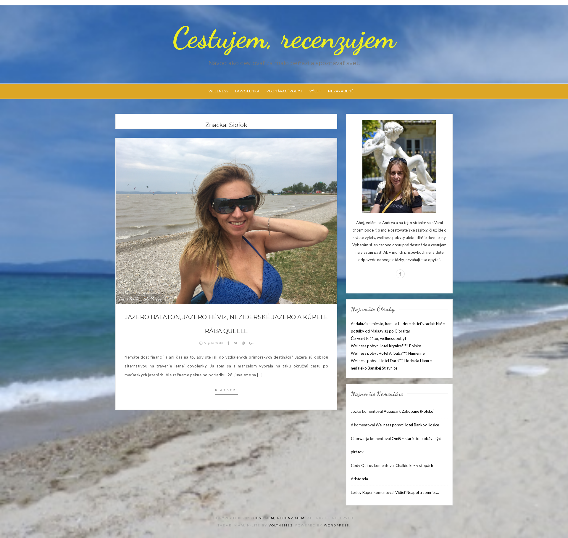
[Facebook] (400, 273)
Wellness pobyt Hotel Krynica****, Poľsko (386, 345)
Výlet (315, 91)
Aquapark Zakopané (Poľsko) (409, 411)
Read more (226, 390)
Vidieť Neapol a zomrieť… (417, 492)
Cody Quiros (362, 465)
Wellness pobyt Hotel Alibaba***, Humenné (388, 353)
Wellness (218, 91)
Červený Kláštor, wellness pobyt (378, 338)
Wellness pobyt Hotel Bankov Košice (407, 425)
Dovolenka (247, 91)
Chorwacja (360, 438)
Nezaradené (341, 91)
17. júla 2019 (213, 343)
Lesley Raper (362, 492)
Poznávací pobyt (285, 91)
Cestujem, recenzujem (284, 37)
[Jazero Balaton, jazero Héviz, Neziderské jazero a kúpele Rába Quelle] (226, 220)
